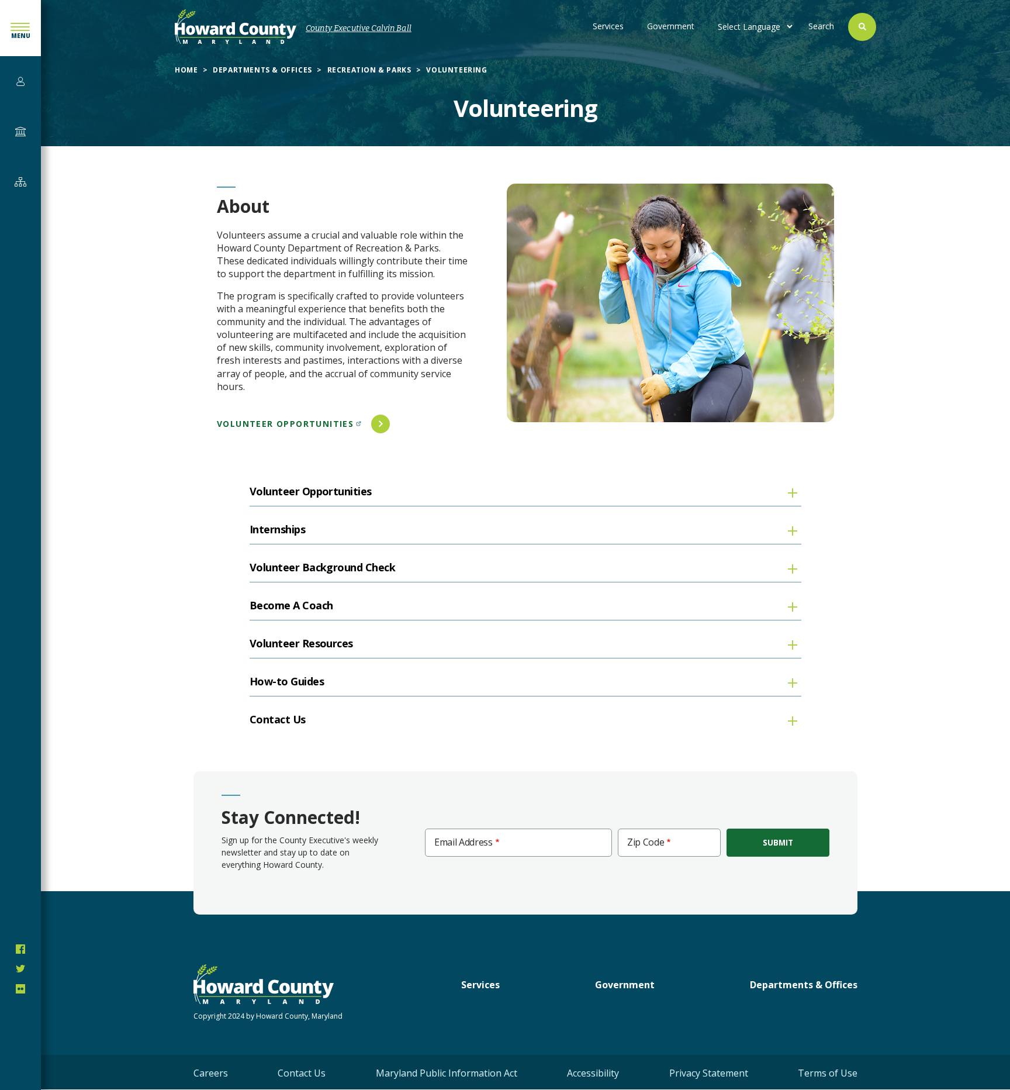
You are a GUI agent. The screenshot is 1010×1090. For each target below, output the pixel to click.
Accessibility (593, 1073)
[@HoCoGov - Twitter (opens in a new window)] (20, 969)
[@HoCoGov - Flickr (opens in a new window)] (20, 989)
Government (670, 26)
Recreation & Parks (369, 70)
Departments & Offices (262, 70)
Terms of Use (827, 1073)
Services (608, 26)
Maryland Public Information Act (446, 1073)
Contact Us (302, 1073)
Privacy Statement (708, 1073)
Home (186, 70)
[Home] (235, 26)
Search (821, 26)
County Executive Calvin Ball (358, 28)
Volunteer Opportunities (285, 423)
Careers (210, 1073)
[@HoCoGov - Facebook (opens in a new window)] (20, 949)
